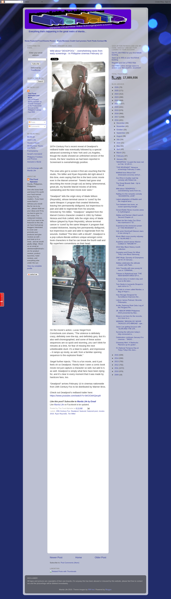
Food (40, 41)
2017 (117, 117)
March (119, 153)
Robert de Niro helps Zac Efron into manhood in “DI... (128, 221)
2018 (117, 113)
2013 (117, 361)
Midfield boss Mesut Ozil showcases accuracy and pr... (128, 174)
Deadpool (75, 411)
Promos (53, 41)
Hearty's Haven (33, 143)
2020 (117, 107)
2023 (117, 97)
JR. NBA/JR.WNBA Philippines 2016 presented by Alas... (128, 312)
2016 (117, 120)
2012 (117, 365)
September (121, 133)
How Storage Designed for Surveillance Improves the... (128, 296)
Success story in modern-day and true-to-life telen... (129, 280)
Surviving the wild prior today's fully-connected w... (128, 333)
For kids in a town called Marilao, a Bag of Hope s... (130, 290)
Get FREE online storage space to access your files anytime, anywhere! (126, 67)
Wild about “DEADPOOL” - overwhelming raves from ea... (129, 190)
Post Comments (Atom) (70, 563)
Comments (34, 126)
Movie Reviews (63, 41)
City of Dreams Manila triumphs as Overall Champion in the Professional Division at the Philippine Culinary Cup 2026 (35, 106)
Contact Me (102, 41)
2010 (117, 371)
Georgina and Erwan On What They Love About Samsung (128, 253)
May (118, 146)
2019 (117, 110)
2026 (117, 87)
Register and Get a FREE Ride (124, 63)
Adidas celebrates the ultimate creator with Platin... (128, 264)
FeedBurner (36, 70)
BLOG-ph (31, 137)
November (121, 126)
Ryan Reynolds (61, 414)
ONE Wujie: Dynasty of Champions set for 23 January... (130, 259)
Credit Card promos (78, 41)
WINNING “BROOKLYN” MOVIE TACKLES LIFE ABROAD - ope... (130, 322)
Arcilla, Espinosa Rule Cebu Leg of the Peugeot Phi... (129, 306)
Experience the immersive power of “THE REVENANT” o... (129, 227)
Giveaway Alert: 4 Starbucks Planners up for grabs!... (127, 344)
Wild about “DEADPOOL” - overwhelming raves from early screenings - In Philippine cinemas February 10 (76, 52)
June (119, 143)
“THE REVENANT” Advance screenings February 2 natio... (129, 168)
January (120, 159)
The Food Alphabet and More (33, 95)
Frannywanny (32, 151)
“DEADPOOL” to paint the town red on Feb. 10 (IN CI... (130, 163)
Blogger (108, 590)
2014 (117, 358)
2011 (117, 368)
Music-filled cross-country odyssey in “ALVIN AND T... (129, 237)
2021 (117, 104)
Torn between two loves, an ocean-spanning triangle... (127, 205)
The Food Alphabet (34, 180)
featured (83, 411)
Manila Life (59, 405)
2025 (117, 90)
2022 (117, 100)
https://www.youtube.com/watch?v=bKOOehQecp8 (75, 395)
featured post (92, 411)
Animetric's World (34, 162)
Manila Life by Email (86, 401)
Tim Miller (72, 414)
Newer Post (56, 557)
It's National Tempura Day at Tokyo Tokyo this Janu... (127, 349)
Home (27, 41)
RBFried (91, 590)
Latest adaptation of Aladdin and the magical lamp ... (129, 200)
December (121, 123)
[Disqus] (78, 450)
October (120, 130)
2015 (117, 355)
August (120, 136)
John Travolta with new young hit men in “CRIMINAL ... (129, 269)
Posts (32, 122)
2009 (117, 375)
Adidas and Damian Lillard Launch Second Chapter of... (129, 216)
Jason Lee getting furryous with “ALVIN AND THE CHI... (128, 328)
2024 (117, 94)
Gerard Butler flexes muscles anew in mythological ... (130, 211)
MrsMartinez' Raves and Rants (35, 147)
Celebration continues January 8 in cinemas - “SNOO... (130, 338)
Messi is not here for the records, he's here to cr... (129, 317)
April (119, 149)
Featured (34, 41)
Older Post (100, 557)
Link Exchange (33, 168)
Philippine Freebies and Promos (34, 158)
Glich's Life (31, 140)
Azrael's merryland (34, 154)
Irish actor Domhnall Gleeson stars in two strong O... (129, 232)
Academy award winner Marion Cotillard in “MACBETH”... (128, 243)
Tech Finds (92, 41)
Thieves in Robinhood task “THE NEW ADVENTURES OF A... (129, 275)
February (120, 156)
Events (46, 41)
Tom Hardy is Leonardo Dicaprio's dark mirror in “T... (129, 285)
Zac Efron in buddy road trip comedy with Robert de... (127, 179)
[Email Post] (88, 408)
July (118, 139)
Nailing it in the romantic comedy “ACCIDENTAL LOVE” (129, 195)
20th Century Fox (63, 411)
